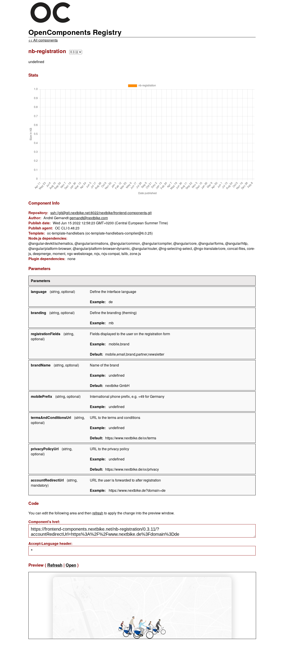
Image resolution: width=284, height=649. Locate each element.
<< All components (43, 40)
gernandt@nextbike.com (88, 217)
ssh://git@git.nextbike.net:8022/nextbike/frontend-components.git (101, 212)
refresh (97, 513)
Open (71, 565)
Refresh (54, 565)
